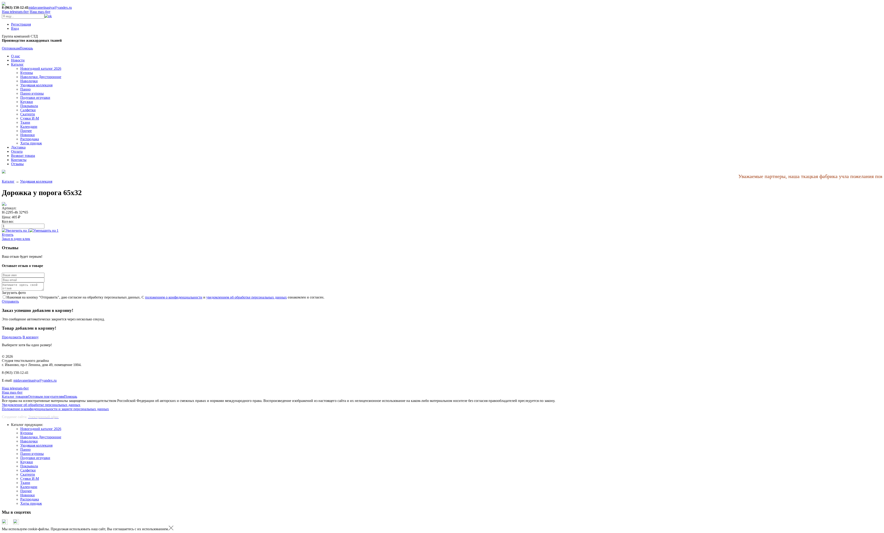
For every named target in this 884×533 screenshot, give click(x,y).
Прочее (26, 131)
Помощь (26, 48)
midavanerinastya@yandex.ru (50, 7)
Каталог (17, 64)
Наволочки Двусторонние (40, 77)
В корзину (31, 337)
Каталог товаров (15, 396)
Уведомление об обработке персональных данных (41, 405)
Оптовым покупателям (46, 396)
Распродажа (29, 139)
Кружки (26, 102)
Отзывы (17, 164)
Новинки (27, 135)
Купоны (26, 73)
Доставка (18, 147)
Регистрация (21, 24)
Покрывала (29, 106)
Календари (28, 127)
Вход (15, 28)
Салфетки (28, 110)
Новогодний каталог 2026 (40, 68)
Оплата (17, 151)
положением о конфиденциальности (173, 297)
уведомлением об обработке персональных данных (246, 297)
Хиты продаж (31, 143)
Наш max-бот (12, 392)
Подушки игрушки (35, 98)
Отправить (10, 301)
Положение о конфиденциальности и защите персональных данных (55, 409)
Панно (25, 89)
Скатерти (27, 114)
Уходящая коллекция (36, 85)
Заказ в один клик (16, 239)
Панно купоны (32, 93)
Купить (7, 235)
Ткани (25, 122)
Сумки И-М (29, 118)
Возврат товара (23, 156)
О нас (15, 56)
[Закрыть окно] (171, 529)
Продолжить (12, 337)
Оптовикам (11, 48)
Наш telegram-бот (15, 388)
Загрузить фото (14, 293)
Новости (18, 60)
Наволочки (29, 81)
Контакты (18, 160)
